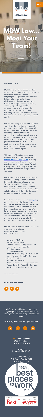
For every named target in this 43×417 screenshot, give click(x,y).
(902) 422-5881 (21, 15)
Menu (39, 5)
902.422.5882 (23, 361)
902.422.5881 (24, 357)
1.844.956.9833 (26, 359)
